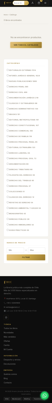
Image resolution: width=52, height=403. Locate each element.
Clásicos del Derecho (21, 197)
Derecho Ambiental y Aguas (25, 208)
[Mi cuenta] (32, 3)
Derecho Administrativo (23, 109)
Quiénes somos (10, 374)
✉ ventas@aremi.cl (12, 307)
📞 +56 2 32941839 (12, 303)
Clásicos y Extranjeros (23, 103)
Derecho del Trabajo (21, 181)
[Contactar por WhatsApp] (44, 395)
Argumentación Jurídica (23, 98)
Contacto (8, 383)
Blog (6, 378)
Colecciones (17, 192)
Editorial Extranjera (22, 147)
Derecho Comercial (21, 131)
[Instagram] (6, 317)
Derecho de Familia (20, 136)
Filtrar (26, 257)
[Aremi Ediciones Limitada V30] (8, 3)
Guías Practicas (19, 230)
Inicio (6, 15)
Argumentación (19, 164)
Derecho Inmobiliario (21, 225)
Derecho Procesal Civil (22, 158)
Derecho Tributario (21, 169)
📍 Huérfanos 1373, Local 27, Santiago (20, 298)
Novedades (9, 333)
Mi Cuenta (8, 349)
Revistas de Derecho (21, 203)
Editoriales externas (22, 70)
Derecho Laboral (19, 153)
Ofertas (7, 341)
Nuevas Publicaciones (23, 81)
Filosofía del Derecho (22, 175)
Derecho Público (19, 219)
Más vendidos (10, 337)
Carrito (7, 345)
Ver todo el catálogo (26, 45)
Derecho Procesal (20, 186)
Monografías (17, 214)
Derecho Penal (18, 87)
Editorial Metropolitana (24, 120)
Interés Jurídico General (24, 76)
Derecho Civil (18, 92)
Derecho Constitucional (24, 125)
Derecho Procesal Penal (23, 142)
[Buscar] (27, 3)
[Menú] (45, 3)
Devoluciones (10, 364)
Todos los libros (10, 328)
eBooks (14, 114)
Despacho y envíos (12, 360)
